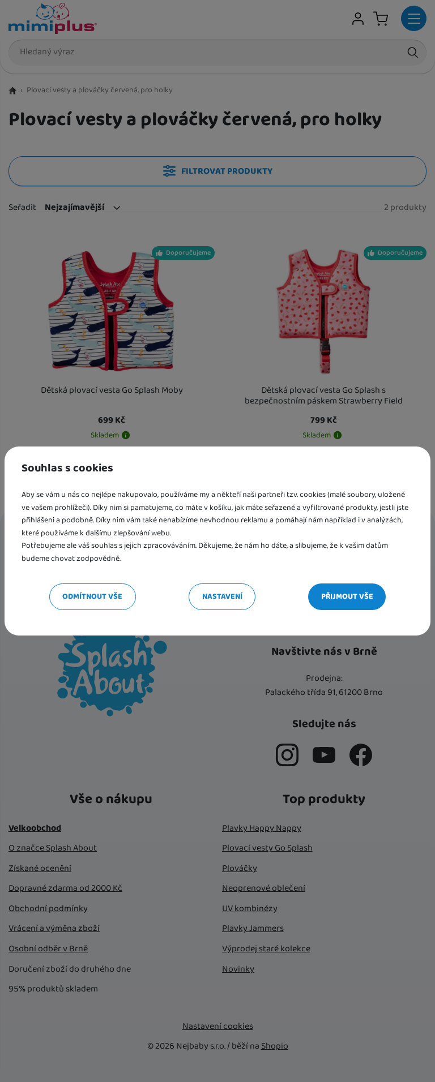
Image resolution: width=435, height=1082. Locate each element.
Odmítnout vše (92, 596)
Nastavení (222, 596)
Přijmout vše (347, 596)
